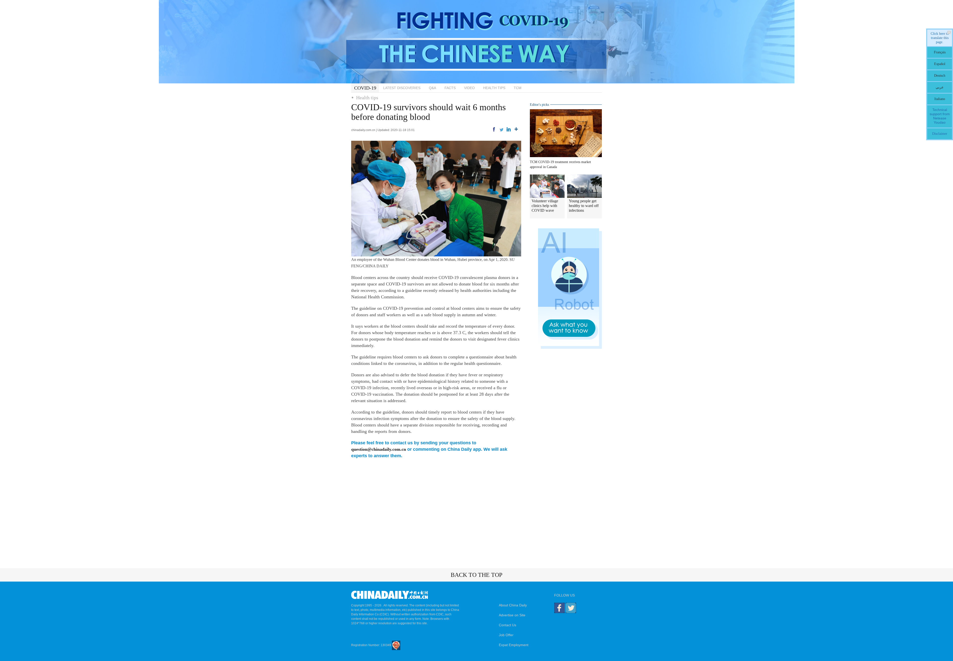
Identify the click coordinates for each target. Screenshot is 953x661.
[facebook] (493, 129)
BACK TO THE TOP (476, 575)
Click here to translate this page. (940, 38)
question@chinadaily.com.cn (378, 449)
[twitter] (501, 129)
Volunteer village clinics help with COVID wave (545, 205)
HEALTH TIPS (494, 88)
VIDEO (469, 88)
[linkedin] (508, 129)
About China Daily (513, 605)
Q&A (432, 88)
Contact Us (507, 625)
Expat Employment (513, 645)
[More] (516, 129)
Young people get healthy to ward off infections (584, 205)
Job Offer (506, 635)
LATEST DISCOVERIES (401, 88)
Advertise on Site (512, 615)
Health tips (367, 97)
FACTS (450, 88)
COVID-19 (365, 88)
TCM (517, 88)
